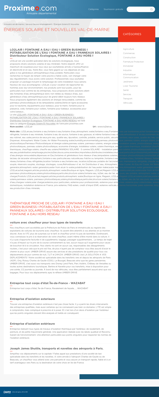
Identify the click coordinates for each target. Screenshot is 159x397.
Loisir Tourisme (130, 86)
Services (127, 94)
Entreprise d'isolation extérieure (32, 323)
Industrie (127, 70)
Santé (126, 90)
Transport (127, 99)
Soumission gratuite (113, 9)
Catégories (93, 9)
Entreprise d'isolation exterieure (32, 299)
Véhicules (127, 103)
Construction (129, 58)
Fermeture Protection (133, 62)
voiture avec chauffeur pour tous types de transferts (46, 222)
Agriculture (128, 49)
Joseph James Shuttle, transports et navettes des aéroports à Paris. (56, 348)
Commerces (129, 53)
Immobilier (128, 66)
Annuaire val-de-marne (14, 24)
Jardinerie (128, 82)
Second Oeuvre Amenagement (39, 24)
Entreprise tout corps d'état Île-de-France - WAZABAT (47, 283)
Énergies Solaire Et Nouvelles (66, 24)
